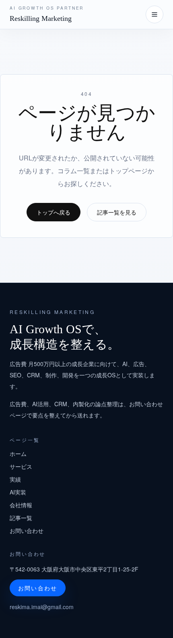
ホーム (18, 454)
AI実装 (18, 492)
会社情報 (21, 505)
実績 (15, 479)
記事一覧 (21, 518)
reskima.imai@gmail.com (42, 607)
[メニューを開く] (154, 14)
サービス (21, 466)
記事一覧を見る (116, 212)
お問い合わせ (26, 531)
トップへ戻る (53, 212)
